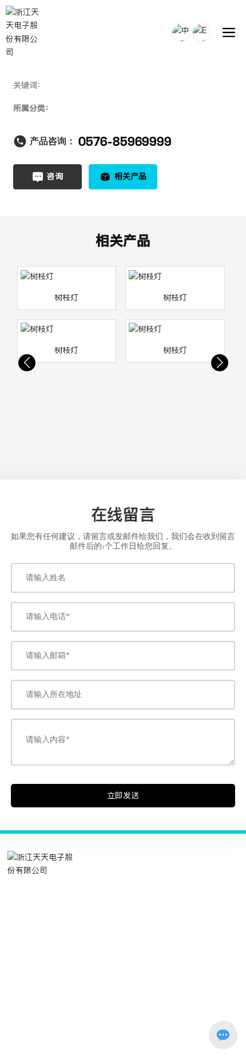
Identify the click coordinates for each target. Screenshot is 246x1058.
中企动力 (121, 1037)
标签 (167, 1037)
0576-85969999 (125, 141)
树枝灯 (66, 297)
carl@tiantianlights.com (70, 932)
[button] (26, 362)
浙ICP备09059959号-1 (123, 1025)
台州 (146, 1037)
